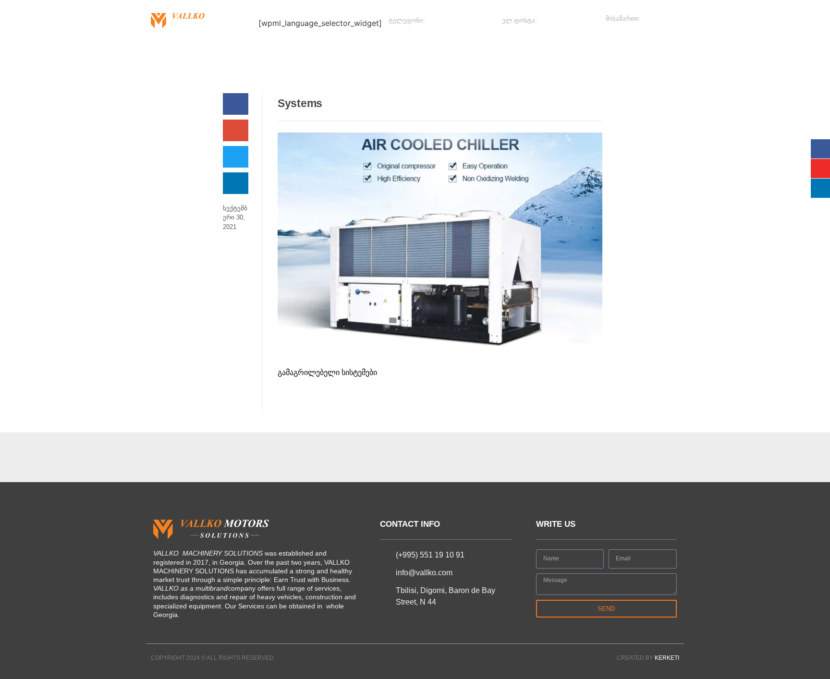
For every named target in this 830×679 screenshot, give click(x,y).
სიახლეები (216, 53)
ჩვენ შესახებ (271, 53)
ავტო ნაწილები (514, 53)
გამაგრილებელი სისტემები (327, 372)
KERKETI (667, 658)
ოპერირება (390, 53)
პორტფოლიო (448, 53)
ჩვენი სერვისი (332, 53)
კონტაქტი (572, 53)
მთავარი (168, 53)
